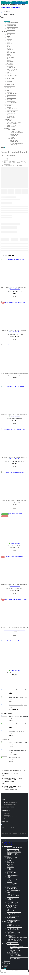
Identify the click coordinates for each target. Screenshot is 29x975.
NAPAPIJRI (9, 48)
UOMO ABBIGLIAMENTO (12, 27)
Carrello (6, 965)
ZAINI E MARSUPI (14, 140)
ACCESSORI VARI (13, 135)
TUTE (8, 96)
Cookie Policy (7, 815)
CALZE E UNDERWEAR (12, 83)
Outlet (23, 3)
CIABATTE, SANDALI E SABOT (13, 125)
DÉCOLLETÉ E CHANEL (12, 108)
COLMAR (9, 34)
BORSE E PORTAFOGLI (15, 131)
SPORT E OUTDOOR (11, 101)
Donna (19, 3)
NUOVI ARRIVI (7, 21)
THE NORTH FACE (11, 61)
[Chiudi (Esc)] (5, 972)
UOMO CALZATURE (11, 30)
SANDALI (9, 107)
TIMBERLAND (11, 884)
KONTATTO (9, 43)
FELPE (8, 72)
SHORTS (8, 80)
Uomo (15, 3)
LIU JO (8, 46)
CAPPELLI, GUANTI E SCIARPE (16, 132)
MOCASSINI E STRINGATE (12, 110)
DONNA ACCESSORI (11, 24)
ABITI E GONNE (10, 66)
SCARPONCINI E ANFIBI (12, 123)
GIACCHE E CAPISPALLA (12, 75)
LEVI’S (8, 45)
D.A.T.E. (8, 36)
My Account (7, 961)
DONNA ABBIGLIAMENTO (12, 22)
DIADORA (9, 37)
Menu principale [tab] (8, 842)
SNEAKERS (9, 105)
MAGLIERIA (9, 74)
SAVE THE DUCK (10, 57)
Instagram (7, 807)
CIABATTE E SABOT (11, 111)
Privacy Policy (7, 813)
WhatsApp (12, 807)
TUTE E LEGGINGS (11, 78)
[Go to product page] (14, 272)
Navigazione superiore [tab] (9, 844)
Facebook (3, 807)
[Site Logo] (11, 7)
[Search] (26, 840)
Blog (5, 962)
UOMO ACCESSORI (11, 28)
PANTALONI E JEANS (11, 77)
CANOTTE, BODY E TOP (12, 69)
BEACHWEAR (10, 81)
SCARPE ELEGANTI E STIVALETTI (14, 122)
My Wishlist (7, 963)
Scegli (14, 296)
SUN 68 (8, 58)
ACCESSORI (6, 128)
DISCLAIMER (9, 39)
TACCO (8, 114)
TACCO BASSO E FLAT (11, 116)
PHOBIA (8, 54)
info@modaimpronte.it (12, 804)
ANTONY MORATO (11, 33)
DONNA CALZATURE (11, 25)
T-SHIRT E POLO (10, 70)
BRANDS (6, 31)
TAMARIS (9, 60)
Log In (5, 966)
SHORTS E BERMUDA (11, 98)
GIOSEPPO (9, 40)
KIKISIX (8, 42)
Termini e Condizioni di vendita (10, 816)
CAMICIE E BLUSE (11, 67)
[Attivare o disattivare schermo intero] (2, 972)
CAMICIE (9, 87)
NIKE (8, 51)
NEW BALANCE (10, 49)
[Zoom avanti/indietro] (1, 972)
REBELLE (9, 55)
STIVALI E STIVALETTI (11, 113)
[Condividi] (4, 972)
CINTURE (12, 137)
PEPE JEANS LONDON (11, 52)
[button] (1, 838)
